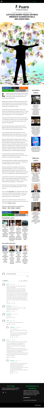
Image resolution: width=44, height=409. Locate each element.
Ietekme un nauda (17, 12)
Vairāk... (17, 389)
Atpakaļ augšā (38, 405)
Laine (16, 328)
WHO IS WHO (11, 191)
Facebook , (4, 208)
